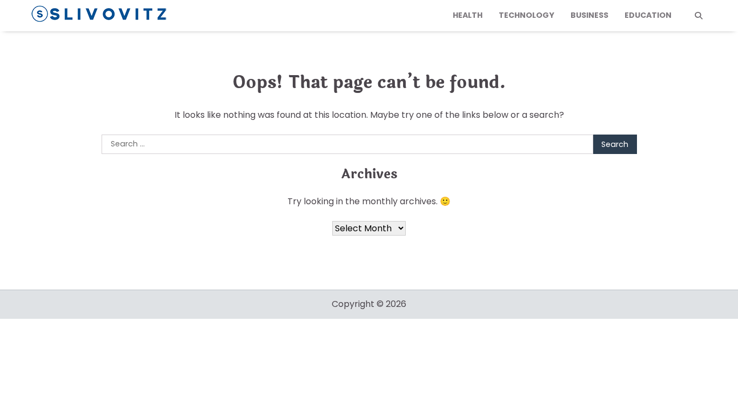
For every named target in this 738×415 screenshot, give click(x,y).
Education (648, 15)
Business (589, 15)
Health (467, 15)
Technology (526, 15)
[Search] (698, 16)
